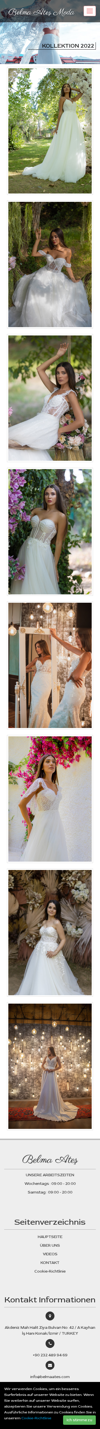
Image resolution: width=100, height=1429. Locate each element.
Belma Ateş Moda (41, 12)
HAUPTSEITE (50, 1236)
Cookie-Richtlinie (36, 1418)
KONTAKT (50, 1262)
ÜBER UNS (50, 1245)
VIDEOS (50, 1254)
